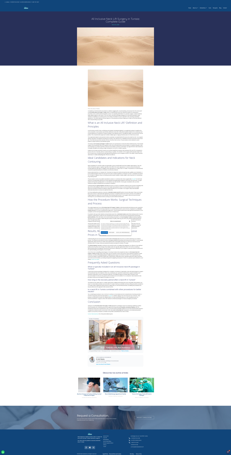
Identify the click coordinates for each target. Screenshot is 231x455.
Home (189, 7)
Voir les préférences (123, 232)
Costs (210, 7)
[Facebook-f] (86, 447)
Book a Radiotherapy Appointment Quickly (115, 394)
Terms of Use (139, 453)
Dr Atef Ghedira (100, 359)
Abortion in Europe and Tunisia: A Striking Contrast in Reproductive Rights (89, 394)
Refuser (111, 232)
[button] (129, 221)
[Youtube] (89, 447)
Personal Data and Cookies (115, 453)
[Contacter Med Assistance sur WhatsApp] (3, 452)
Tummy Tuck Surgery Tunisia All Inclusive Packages (142, 394)
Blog (220, 7)
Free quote (215, 7)
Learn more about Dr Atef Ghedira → (103, 364)
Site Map (132, 453)
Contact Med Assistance (93, 313)
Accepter (104, 232)
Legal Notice (105, 453)
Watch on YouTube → (125, 350)
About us (195, 7)
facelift (134, 179)
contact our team (95, 259)
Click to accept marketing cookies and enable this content (115, 335)
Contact (225, 7)
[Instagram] (93, 447)
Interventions (203, 7)
